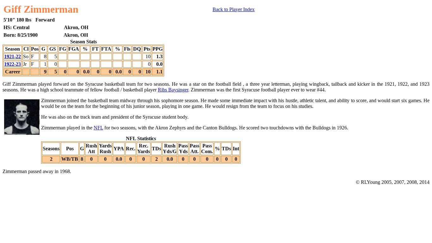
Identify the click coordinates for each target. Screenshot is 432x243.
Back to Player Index (234, 9)
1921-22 (12, 56)
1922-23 (12, 64)
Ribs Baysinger (173, 89)
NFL (98, 127)
